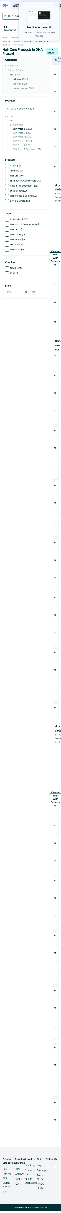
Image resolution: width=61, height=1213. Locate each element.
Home (5, 37)
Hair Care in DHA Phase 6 (13, 45)
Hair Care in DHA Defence (34, 41)
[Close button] (56, 5)
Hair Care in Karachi (11, 41)
